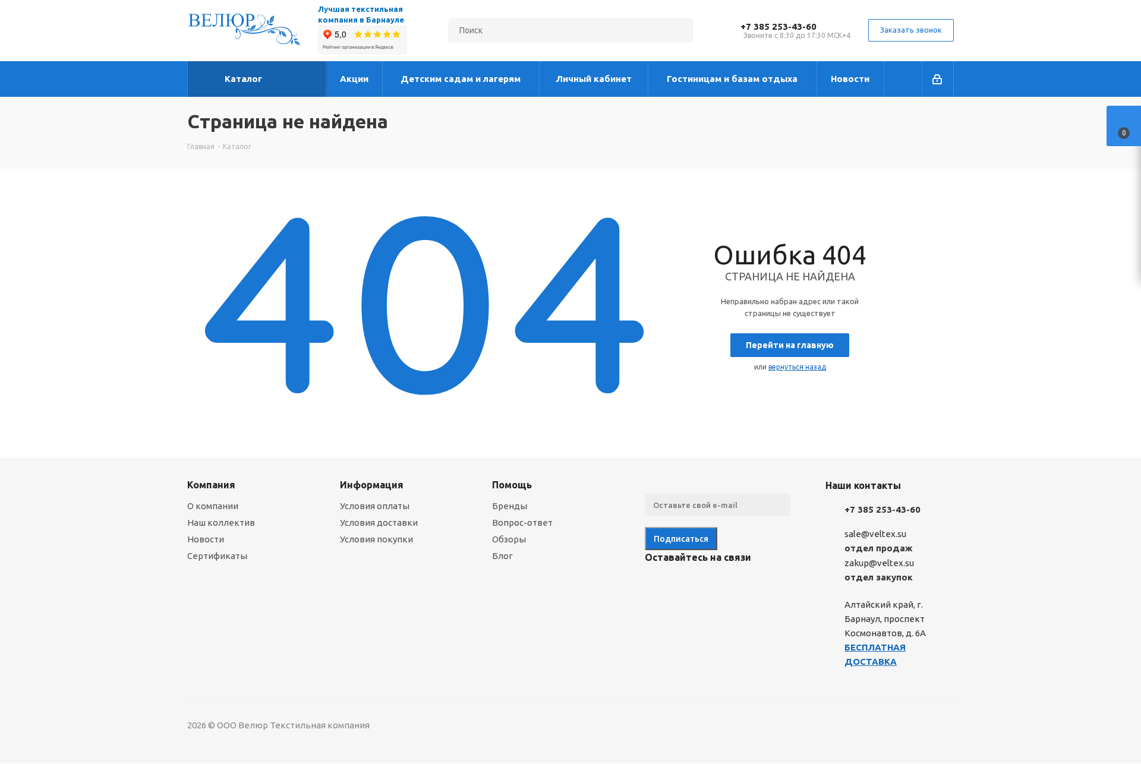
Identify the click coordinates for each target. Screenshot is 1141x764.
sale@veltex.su (875, 534)
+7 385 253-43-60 (778, 26)
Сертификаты (217, 556)
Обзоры (509, 539)
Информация (372, 484)
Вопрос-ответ (522, 522)
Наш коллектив (221, 522)
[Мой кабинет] (938, 79)
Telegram (686, 585)
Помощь (512, 484)
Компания (211, 484)
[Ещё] (903, 79)
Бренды (509, 506)
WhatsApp (746, 585)
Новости (205, 539)
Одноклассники (716, 585)
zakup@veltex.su (879, 563)
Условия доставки (379, 522)
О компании (212, 506)
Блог (502, 556)
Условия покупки (376, 539)
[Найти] (678, 30)
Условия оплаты (374, 506)
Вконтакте (657, 585)
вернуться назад (797, 367)
